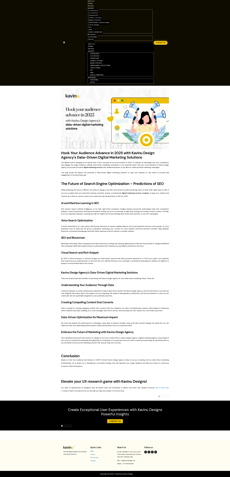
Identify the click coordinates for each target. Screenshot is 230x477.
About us (91, 44)
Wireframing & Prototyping (99, 23)
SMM (90, 30)
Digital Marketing (95, 32)
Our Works (93, 37)
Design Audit (93, 15)
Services (91, 8)
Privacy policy (94, 457)
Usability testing (95, 18)
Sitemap (92, 461)
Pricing (90, 3)
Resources (91, 34)
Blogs (91, 39)
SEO (90, 27)
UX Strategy (93, 13)
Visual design (94, 25)
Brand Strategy (95, 20)
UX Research (93, 11)
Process (91, 49)
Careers (92, 454)
